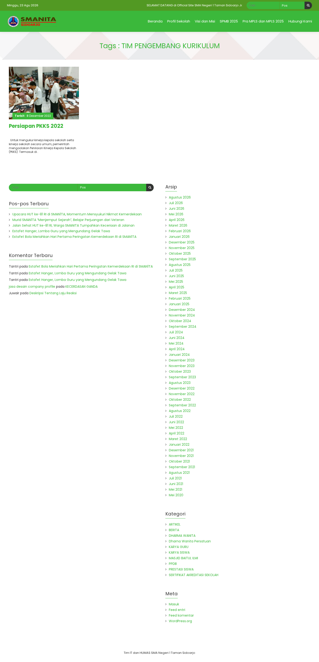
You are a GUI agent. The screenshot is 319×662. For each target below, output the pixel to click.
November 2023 (182, 366)
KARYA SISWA (179, 552)
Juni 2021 (176, 484)
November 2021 (181, 455)
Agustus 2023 (180, 382)
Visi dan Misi (205, 21)
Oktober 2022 (180, 399)
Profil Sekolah (178, 21)
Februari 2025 (180, 298)
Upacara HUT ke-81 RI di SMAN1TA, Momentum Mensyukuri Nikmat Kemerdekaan (77, 214)
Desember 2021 (181, 450)
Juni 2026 (176, 208)
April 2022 (176, 433)
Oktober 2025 (180, 253)
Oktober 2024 (180, 321)
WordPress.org (180, 621)
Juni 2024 (176, 337)
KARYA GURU (178, 546)
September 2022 (182, 405)
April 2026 (176, 219)
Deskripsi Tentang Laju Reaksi (53, 293)
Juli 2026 (176, 203)
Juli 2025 (176, 270)
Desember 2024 (182, 309)
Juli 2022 (176, 416)
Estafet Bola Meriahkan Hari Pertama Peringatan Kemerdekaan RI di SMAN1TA (74, 236)
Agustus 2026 (180, 197)
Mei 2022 (176, 427)
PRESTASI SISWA (181, 569)
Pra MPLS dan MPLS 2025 (263, 21)
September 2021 (182, 467)
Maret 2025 (178, 293)
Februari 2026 (180, 231)
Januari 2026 (179, 236)
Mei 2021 (175, 489)
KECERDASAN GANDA (81, 286)
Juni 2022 (176, 422)
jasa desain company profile (32, 286)
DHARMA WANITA (182, 535)
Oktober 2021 (179, 461)
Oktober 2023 (180, 371)
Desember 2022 (182, 388)
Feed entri (177, 609)
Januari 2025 (179, 304)
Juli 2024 (176, 332)
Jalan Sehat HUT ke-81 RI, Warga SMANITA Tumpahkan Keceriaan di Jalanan (73, 225)
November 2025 (182, 248)
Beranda (155, 21)
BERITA (174, 530)
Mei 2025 (176, 281)
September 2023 (182, 377)
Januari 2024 (179, 354)
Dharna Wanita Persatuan (190, 541)
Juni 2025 (176, 276)
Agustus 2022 (180, 410)
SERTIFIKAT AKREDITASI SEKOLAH (193, 575)
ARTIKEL (175, 524)
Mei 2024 (176, 343)
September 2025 (182, 259)
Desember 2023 (182, 360)
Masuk (174, 604)
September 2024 (182, 326)
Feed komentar (181, 615)
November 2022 (182, 394)
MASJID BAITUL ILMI (183, 558)
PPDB (173, 563)
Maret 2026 (178, 225)
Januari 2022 (179, 444)
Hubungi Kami (300, 21)
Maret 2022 (178, 439)
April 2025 (176, 287)
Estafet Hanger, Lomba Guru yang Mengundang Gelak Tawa (61, 231)
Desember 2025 (182, 242)
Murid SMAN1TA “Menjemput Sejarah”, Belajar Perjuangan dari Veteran (68, 219)
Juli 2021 (175, 478)
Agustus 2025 (180, 264)
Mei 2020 (176, 495)
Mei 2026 (176, 214)
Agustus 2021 (179, 472)
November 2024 (182, 315)
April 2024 (177, 349)
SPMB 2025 (229, 21)
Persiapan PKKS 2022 (36, 126)
